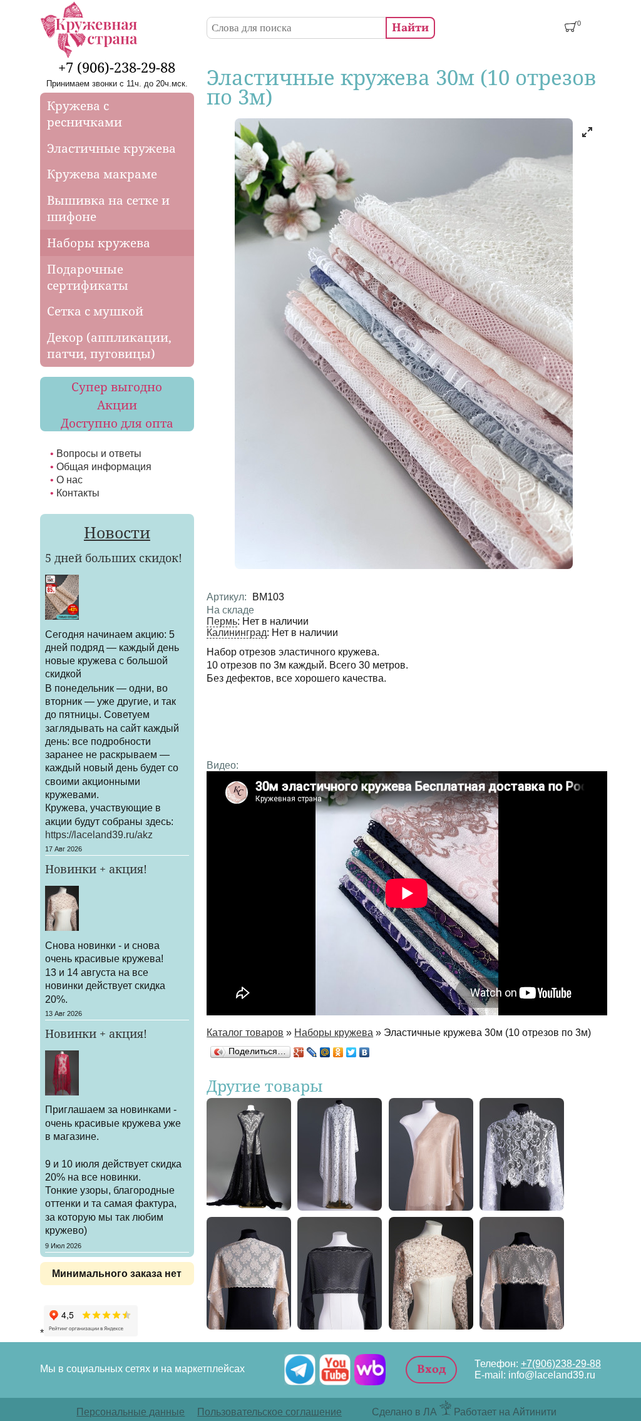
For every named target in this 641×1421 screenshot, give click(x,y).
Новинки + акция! (96, 868)
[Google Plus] (298, 1052)
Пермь (222, 621)
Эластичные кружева (111, 148)
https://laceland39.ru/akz (99, 834)
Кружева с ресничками (84, 114)
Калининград (237, 632)
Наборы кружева (333, 1032)
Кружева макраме (102, 174)
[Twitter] (351, 1052)
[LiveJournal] (312, 1052)
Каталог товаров (245, 1032)
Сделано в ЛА (404, 1412)
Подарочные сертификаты (87, 277)
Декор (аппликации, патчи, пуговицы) (109, 345)
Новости (117, 532)
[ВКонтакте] (364, 1052)
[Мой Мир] (325, 1052)
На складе (230, 610)
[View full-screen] (587, 132)
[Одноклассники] (338, 1052)
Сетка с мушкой (95, 311)
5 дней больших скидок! (113, 557)
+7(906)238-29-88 (561, 1363)
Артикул (227, 597)
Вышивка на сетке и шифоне (108, 208)
